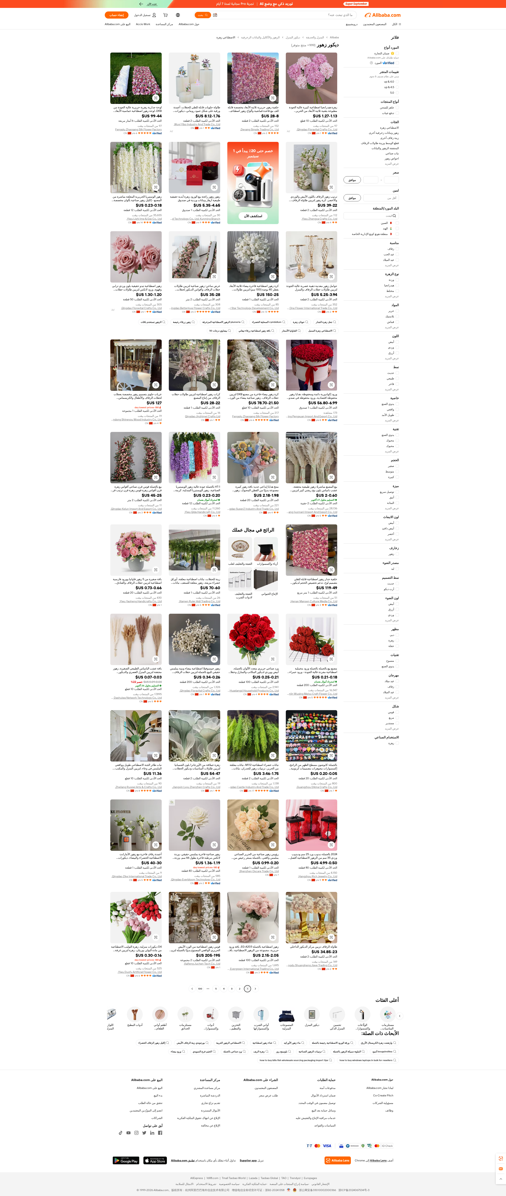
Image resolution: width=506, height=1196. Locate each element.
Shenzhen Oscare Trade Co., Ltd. (259, 871)
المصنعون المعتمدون (266, 1088)
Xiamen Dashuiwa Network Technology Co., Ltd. (136, 697)
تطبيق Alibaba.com (183, 1160)
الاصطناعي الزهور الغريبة (228, 1042)
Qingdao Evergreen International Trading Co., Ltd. (253, 968)
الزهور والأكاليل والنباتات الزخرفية (260, 37)
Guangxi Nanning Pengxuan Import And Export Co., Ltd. (311, 416)
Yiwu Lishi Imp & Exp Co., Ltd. (144, 218)
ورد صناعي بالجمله (232, 1051)
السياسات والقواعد (325, 1125)
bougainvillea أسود (382, 1051)
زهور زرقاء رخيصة (182, 322)
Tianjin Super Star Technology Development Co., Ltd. (253, 308)
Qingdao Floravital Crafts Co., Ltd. (316, 129)
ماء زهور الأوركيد (292, 1042)
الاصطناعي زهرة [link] (225, 37)
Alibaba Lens (378, 1160)
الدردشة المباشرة (210, 1095)
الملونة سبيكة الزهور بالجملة (347, 1051)
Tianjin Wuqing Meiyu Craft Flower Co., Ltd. (311, 693)
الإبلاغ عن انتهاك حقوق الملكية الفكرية (198, 1118)
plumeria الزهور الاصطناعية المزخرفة (221, 322)
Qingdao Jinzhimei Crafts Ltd (202, 416)
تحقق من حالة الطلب (150, 1103)
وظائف (389, 1110)
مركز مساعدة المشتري (207, 1088)
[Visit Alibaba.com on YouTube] (128, 1132)
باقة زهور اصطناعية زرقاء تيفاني (254, 330)
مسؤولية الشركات (383, 1103)
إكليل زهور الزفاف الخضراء (151, 1042)
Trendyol (295, 1178)
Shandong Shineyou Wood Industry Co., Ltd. (136, 419)
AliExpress (196, 1178)
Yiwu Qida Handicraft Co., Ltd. (202, 512)
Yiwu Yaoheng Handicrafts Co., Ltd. (140, 601)
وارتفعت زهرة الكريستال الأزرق (376, 1042)
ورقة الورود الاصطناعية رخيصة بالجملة (330, 1042)
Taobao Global (269, 1178)
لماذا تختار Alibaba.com (379, 1088)
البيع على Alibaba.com (149, 1088)
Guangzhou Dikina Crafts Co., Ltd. (316, 787)
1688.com (212, 1178)
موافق (352, 180)
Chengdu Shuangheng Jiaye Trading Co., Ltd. (311, 965)
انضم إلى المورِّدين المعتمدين (146, 1110)
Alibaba (334, 37)
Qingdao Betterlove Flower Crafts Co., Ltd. (194, 308)
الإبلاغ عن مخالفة (210, 1125)
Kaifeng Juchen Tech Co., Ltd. (202, 963)
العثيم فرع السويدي (202, 1051)
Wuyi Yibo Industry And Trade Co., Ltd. (197, 124)
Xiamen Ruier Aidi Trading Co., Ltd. (199, 601)
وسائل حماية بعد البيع (324, 1110)
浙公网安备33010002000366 (317, 1190)
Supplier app (248, 1160)
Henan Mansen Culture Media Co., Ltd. (313, 601)
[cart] (165, 15)
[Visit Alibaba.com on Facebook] (160, 1132)
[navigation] (371, 513)
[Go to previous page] (255, 988)
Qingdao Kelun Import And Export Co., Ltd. (136, 508)
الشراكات (156, 1118)
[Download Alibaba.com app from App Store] (155, 1160)
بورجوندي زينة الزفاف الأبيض (191, 1042)
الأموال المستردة (210, 1110)
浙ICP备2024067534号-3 (353, 1190)
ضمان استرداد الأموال (323, 1095)
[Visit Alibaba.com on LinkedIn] (152, 1132)
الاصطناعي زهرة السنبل (320, 330)
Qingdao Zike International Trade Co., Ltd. (136, 876)
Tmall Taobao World (233, 1178)
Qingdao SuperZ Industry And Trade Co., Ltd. (253, 508)
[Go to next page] (192, 988)
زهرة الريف (259, 1051)
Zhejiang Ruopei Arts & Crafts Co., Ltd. (138, 787)
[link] (501, 1158)
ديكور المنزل (293, 37)
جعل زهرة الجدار (324, 322)
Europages (310, 1178)
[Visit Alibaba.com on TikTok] (120, 1132)
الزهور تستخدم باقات (151, 322)
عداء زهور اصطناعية (262, 1042)
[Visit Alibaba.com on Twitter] (144, 1132)
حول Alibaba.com (382, 1079)
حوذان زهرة (298, 322)
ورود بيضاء (176, 1051)
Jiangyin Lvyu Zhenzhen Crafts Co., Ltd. (196, 787)
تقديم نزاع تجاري (210, 1103)
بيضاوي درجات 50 (218, 330)
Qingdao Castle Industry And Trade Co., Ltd (253, 787)
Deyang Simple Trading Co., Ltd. (259, 129)
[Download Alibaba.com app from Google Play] (126, 1160)
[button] (215, 15)
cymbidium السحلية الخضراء (266, 322)
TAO (283, 1178)
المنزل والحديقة (315, 37)
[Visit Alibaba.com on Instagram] (136, 1132)
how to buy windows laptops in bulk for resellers (366, 1060)
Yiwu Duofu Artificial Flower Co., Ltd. (140, 972)
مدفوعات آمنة (328, 1088)
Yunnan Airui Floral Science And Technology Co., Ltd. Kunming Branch (194, 218)
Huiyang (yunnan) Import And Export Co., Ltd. (311, 512)
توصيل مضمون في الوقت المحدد (317, 1103)
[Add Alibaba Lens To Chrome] (338, 1160)
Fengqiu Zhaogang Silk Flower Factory (138, 129)
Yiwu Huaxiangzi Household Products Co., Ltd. (253, 690)
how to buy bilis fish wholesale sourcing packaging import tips (294, 1060)
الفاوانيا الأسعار (289, 330)
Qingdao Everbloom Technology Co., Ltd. (195, 879)
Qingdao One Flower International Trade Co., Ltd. (311, 308)
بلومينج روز (281, 1051)
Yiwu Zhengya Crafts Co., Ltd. (319, 218)
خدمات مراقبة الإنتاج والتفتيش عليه (316, 1118)
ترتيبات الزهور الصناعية (310, 1051)
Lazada (253, 1178)
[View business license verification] (289, 1190)
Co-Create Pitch (383, 1095)
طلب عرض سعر (268, 1095)
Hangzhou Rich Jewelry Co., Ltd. (317, 876)
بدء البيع (158, 1095)
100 (200, 988)
